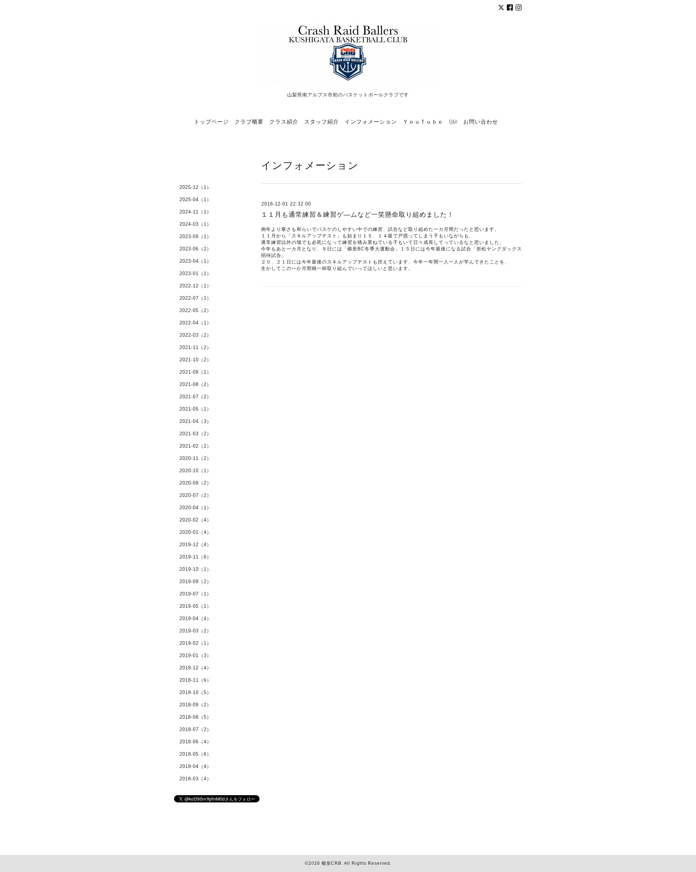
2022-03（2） (195, 335)
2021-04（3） (195, 421)
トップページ (211, 121)
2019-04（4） (195, 618)
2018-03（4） (195, 778)
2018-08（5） (195, 717)
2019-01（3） (195, 655)
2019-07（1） (195, 594)
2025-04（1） (195, 199)
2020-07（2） (195, 495)
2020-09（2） (195, 483)
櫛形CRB (331, 863)
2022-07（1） (195, 298)
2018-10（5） (195, 692)
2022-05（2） (195, 310)
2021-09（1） (195, 372)
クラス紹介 (283, 121)
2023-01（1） (195, 273)
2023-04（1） (195, 261)
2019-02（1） (195, 643)
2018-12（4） (195, 667)
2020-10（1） (195, 470)
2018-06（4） (195, 741)
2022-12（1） (195, 285)
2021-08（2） (195, 384)
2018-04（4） (195, 766)
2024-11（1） (195, 212)
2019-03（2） (195, 631)
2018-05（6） (195, 754)
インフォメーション (371, 121)
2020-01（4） (195, 532)
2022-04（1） (195, 322)
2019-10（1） (195, 569)
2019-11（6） (195, 557)
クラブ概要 (249, 121)
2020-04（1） (195, 507)
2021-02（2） (195, 446)
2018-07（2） (195, 729)
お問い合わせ (480, 121)
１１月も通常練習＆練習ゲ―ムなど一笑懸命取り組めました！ (357, 214)
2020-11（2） (195, 458)
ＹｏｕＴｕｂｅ (423, 121)
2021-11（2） (195, 347)
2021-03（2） (195, 433)
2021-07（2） (195, 396)
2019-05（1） (195, 606)
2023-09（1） (195, 236)
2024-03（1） (195, 224)
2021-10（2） (195, 359)
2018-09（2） (195, 704)
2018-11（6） (195, 680)
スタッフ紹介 (321, 121)
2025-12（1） (195, 187)
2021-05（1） (195, 409)
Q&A (453, 121)
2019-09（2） (195, 581)
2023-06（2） (195, 249)
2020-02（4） (195, 520)
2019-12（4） (195, 544)
